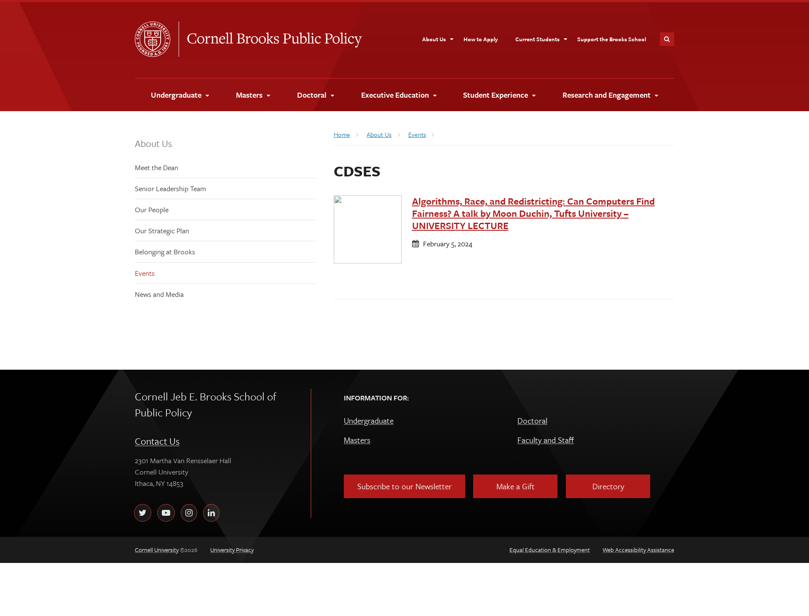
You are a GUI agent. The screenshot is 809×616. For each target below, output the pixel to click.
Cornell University (157, 39)
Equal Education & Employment (549, 549)
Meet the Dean (156, 167)
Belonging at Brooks (165, 251)
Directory (608, 486)
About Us (153, 143)
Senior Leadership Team (170, 188)
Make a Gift (515, 486)
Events (145, 273)
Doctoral (532, 420)
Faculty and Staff (545, 439)
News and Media (159, 294)
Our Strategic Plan (162, 230)
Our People (152, 209)
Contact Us (157, 441)
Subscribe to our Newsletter (404, 486)
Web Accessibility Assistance (638, 549)
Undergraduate (369, 420)
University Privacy (232, 549)
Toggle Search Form (667, 39)
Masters (357, 439)
